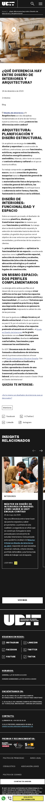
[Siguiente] (41, 451)
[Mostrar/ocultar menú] (40, 3)
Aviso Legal (35, 758)
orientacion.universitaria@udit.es (17, 726)
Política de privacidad (13, 758)
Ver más (22, 600)
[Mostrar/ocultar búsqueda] (32, 3)
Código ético (9, 766)
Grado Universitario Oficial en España (22, 358)
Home (4, 11)
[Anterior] (34, 451)
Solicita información (28, 798)
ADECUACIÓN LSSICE (30, 766)
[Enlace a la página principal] (10, 3)
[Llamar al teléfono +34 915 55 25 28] (9, 798)
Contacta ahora (22, 781)
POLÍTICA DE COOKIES (12, 775)
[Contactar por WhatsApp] (4, 798)
